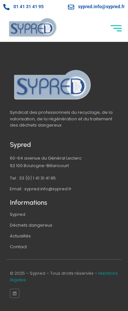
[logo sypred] (52, 85)
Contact (18, 247)
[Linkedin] (14, 293)
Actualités (20, 236)
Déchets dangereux (31, 225)
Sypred (17, 214)
